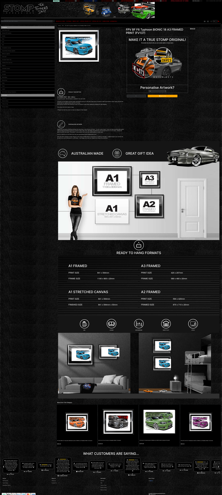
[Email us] (204, 21)
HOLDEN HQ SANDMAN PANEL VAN (71, 1)
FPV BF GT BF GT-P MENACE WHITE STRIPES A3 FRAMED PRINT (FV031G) (197, 440)
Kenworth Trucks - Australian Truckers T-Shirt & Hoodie (177, 1)
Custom (4, 71)
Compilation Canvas (6, 47)
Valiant (3, 89)
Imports (4, 65)
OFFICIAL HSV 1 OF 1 (96, 21)
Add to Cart (163, 96)
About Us (4, 98)
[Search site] (53, 21)
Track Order (5, 483)
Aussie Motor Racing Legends (8, 50)
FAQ (101, 483)
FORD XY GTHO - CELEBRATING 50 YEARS (113, 1)
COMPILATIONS (105, 21)
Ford (3, 39)
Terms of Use (5, 103)
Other (3, 83)
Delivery (102, 480)
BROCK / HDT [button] (76, 21)
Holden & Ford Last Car (7, 62)
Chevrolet (4, 56)
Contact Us (54, 483)
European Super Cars (6, 59)
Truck (3, 86)
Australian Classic (6, 68)
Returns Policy (5, 101)
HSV (3, 41)
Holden (3, 36)
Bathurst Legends (6, 53)
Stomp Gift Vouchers (6, 33)
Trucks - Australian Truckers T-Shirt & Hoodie (151, 1)
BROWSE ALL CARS (60, 21)
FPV (3, 44)
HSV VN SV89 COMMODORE (92, 1)
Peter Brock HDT (6, 30)
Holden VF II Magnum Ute (20, 1)
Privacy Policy (5, 106)
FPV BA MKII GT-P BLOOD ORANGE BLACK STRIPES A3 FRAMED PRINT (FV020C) (74, 440)
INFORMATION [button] (113, 21)
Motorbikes (4, 77)
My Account (5, 480)
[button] (218, 21)
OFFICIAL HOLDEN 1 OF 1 (85, 21)
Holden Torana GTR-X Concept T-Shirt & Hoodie (203, 1)
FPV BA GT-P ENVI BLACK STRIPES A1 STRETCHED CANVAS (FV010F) (155, 440)
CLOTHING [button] (68, 21)
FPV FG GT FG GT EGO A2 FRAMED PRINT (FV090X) (109, 440)
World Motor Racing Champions (9, 92)
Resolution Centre (6, 485)
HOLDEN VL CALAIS (37, 1)
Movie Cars (4, 80)
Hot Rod (4, 74)
